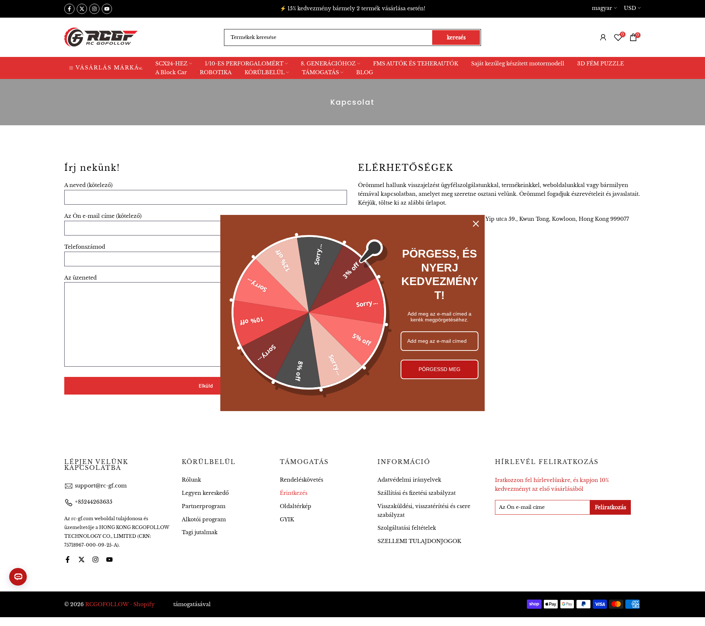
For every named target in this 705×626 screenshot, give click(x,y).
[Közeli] (476, 224)
